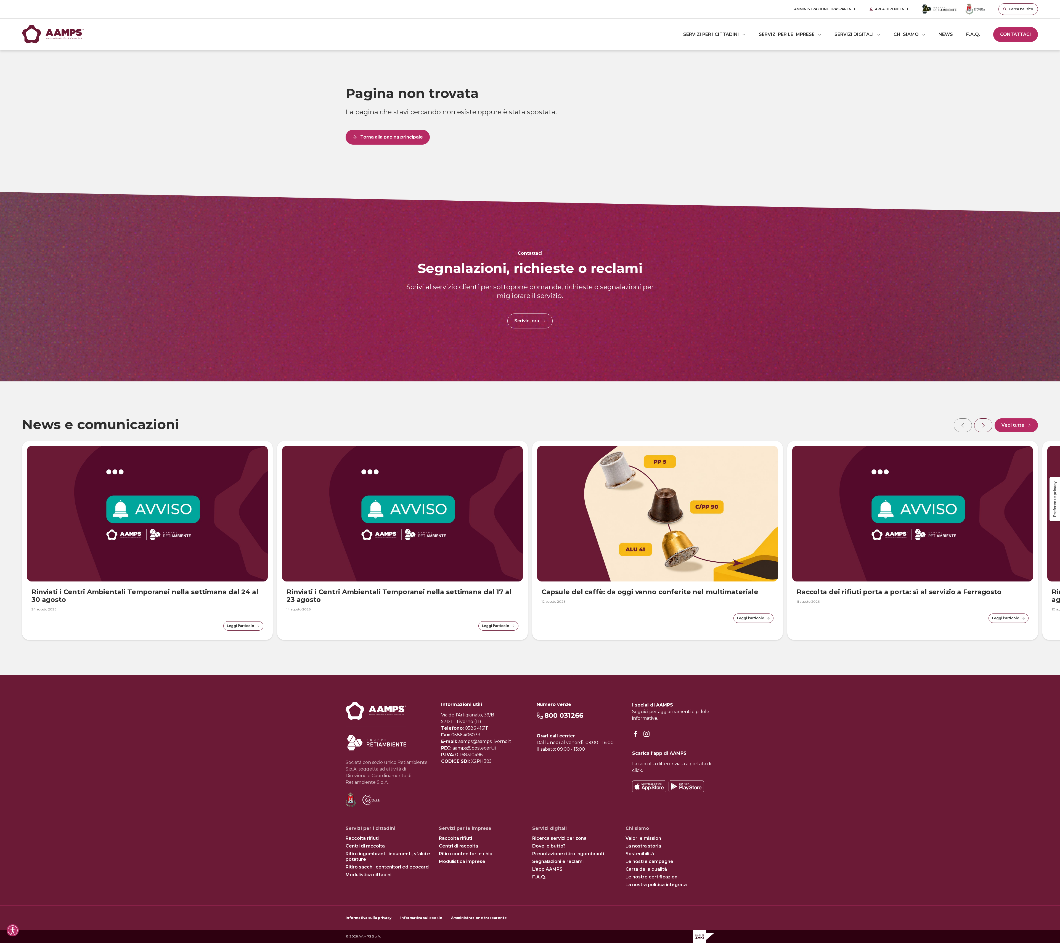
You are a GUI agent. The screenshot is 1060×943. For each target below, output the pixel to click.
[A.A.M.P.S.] (53, 34)
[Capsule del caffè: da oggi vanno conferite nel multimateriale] (657, 513)
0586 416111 (477, 728)
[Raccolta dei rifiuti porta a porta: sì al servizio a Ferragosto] (912, 513)
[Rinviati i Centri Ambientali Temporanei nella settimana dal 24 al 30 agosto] (147, 513)
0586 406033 (465, 734)
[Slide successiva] (983, 425)
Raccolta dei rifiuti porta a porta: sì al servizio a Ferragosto (899, 592)
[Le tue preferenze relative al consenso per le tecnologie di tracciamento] (1055, 499)
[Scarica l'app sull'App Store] (649, 786)
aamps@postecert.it (474, 748)
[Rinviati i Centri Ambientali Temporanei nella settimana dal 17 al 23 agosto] (402, 513)
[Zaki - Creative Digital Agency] (703, 936)
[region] (530, 528)
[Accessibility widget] (13, 930)
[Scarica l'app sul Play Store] (686, 786)
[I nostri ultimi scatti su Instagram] (646, 734)
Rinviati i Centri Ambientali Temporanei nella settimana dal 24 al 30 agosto (144, 596)
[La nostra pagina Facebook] (635, 734)
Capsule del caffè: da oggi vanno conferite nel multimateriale (650, 592)
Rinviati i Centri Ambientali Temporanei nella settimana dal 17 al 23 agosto (399, 596)
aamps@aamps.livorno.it (484, 741)
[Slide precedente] (963, 425)
